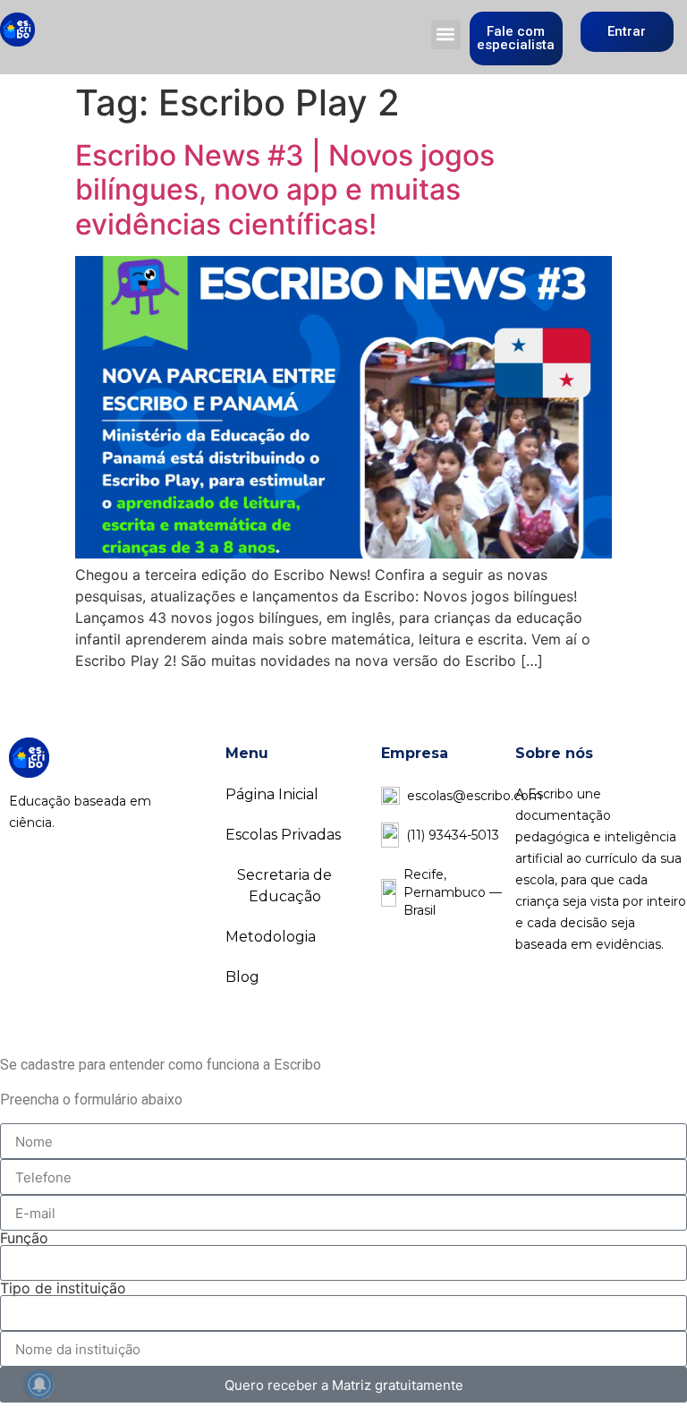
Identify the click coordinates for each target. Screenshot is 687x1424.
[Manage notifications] (39, 1384)
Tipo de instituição (63, 1288)
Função (24, 1238)
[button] (446, 34)
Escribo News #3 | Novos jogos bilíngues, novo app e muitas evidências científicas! (285, 190)
